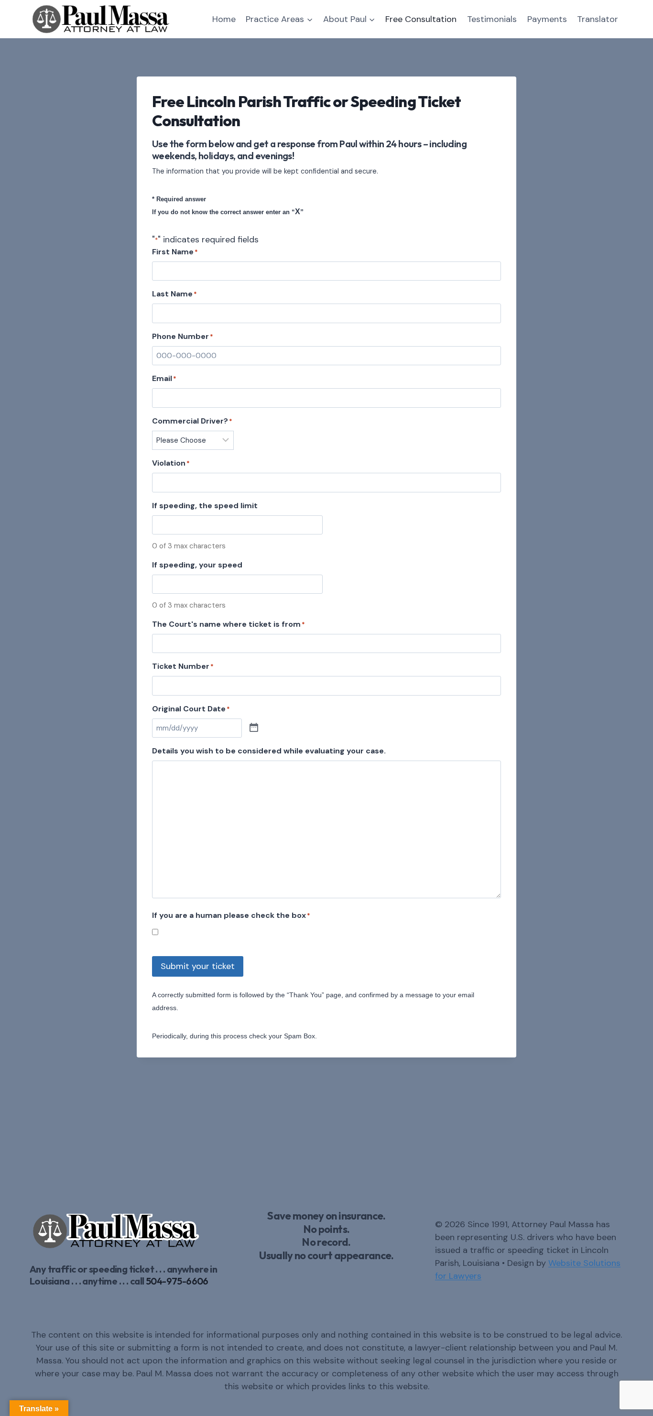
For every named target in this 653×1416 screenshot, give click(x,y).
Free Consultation (421, 19)
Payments (547, 19)
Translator (597, 19)
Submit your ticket (198, 966)
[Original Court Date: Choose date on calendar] (254, 728)
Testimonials (492, 19)
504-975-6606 (177, 1281)
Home (224, 19)
